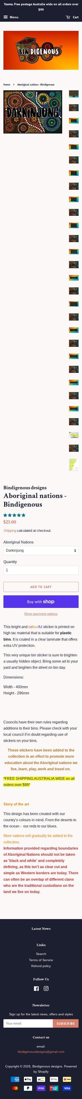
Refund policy (41, 966)
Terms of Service (41, 960)
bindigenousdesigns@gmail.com (41, 1052)
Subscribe (66, 1023)
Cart (75, 17)
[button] (14, 515)
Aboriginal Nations (18, 542)
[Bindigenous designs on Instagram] (46, 989)
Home (6, 84)
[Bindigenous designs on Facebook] (36, 989)
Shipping (9, 530)
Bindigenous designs (47, 1066)
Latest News (41, 928)
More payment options (41, 614)
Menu (13, 17)
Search (41, 954)
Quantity (10, 562)
